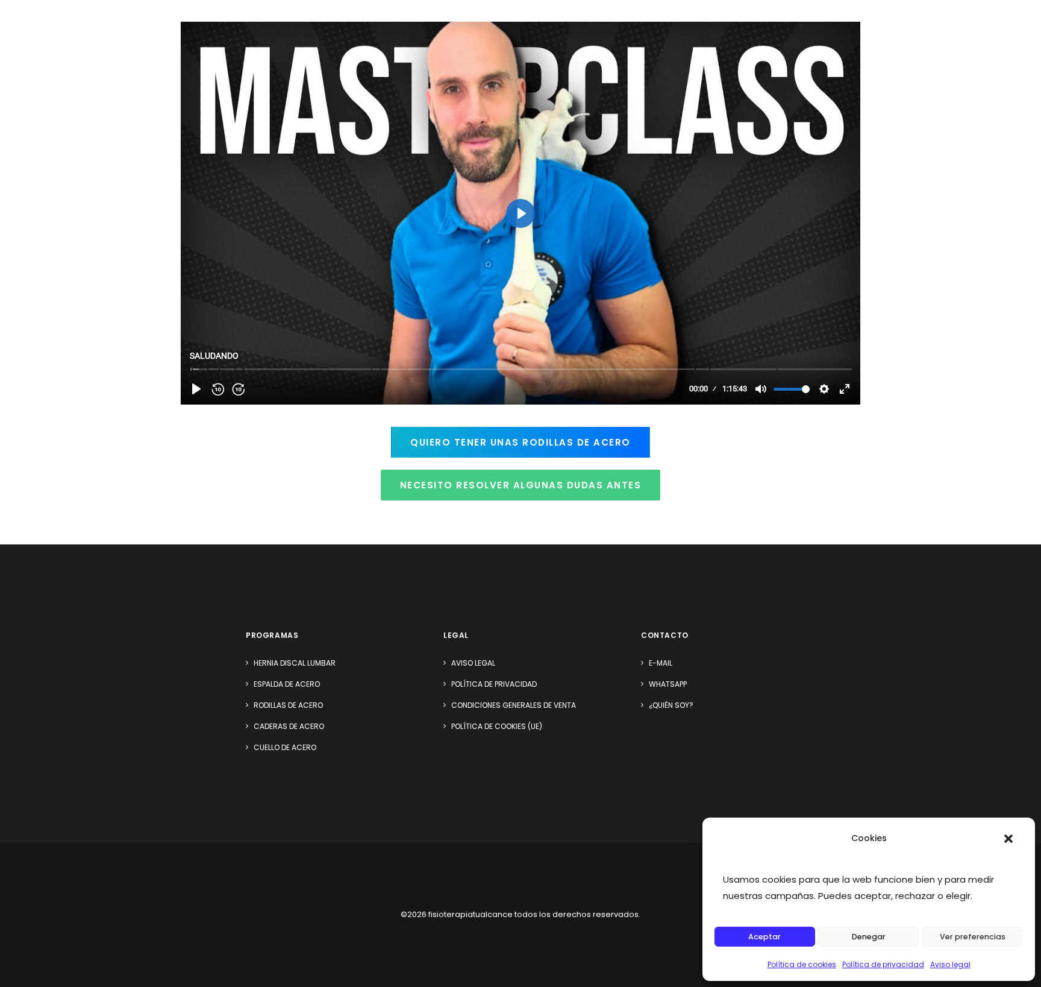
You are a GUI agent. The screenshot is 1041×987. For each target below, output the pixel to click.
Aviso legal (950, 964)
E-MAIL (660, 663)
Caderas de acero (289, 726)
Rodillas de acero (288, 705)
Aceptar (764, 937)
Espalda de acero (287, 684)
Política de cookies (801, 964)
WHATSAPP (668, 684)
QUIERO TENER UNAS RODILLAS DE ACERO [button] (520, 442)
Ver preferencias (972, 937)
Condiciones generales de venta (513, 705)
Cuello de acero (285, 747)
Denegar (869, 937)
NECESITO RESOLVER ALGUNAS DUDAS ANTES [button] (521, 485)
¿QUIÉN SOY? (671, 705)
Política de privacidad (883, 964)
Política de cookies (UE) (496, 726)
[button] (1008, 839)
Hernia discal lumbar (295, 663)
